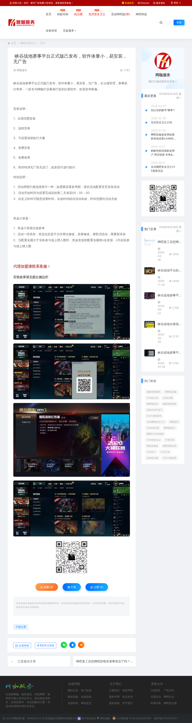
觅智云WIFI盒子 (155, 409)
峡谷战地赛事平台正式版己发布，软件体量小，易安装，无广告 (170, 352)
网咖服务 (22, 70)
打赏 (73, 587)
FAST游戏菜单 (154, 415)
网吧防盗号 (169, 427)
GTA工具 (165, 451)
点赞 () (98, 587)
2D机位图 (168, 397)
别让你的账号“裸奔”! (163, 110)
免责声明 (127, 690)
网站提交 (86, 703)
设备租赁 (51, 30)
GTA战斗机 (152, 397)
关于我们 (127, 703)
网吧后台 (169, 696)
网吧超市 (174, 421)
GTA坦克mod (153, 439)
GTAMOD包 (153, 427)
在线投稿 (86, 696)
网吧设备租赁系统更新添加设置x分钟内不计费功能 (163, 136)
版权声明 (114, 696)
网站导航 (73, 696)
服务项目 (160, 3)
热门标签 (86, 690)
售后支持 (127, 696)
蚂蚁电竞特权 (169, 403)
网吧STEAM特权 (155, 433)
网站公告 (73, 690)
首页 (48, 14)
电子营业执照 (88, 718)
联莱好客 (156, 703)
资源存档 (73, 703)
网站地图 (104, 718)
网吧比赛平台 (28, 43)
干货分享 (21, 626)
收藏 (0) (48, 587)
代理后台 (156, 696)
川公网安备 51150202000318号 (133, 718)
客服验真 (129, 3)
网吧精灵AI (152, 403)
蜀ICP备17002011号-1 (166, 718)
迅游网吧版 (120, 14)
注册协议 (114, 690)
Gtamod (144, 3)
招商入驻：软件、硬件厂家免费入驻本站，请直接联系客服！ (42, 3)
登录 (179, 22)
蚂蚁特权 (62, 14)
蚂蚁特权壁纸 (153, 391)
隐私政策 (114, 703)
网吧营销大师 (169, 445)
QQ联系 (155, 690)
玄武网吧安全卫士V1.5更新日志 (163, 168)
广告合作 (169, 690)
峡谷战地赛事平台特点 (170, 295)
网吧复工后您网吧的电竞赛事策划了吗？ (103, 661)
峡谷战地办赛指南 (170, 324)
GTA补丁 (151, 451)
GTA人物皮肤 (169, 457)
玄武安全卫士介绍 (161, 122)
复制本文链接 (47, 645)
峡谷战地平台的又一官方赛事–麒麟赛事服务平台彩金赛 (170, 270)
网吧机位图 (170, 391)
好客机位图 (152, 457)
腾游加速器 (152, 445)
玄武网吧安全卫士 (156, 421)
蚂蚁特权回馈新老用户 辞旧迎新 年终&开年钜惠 (163, 153)
